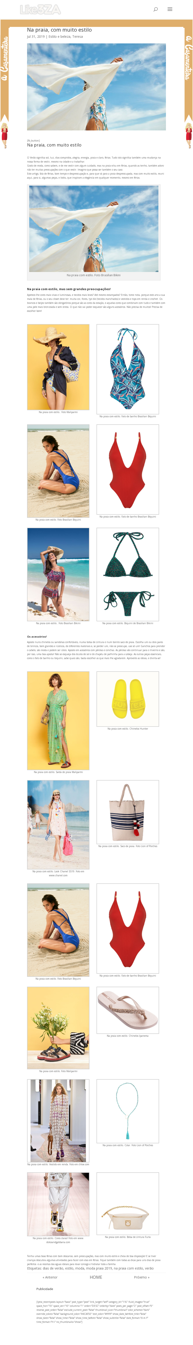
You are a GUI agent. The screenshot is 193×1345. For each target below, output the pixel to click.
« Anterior (50, 1277)
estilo (69, 1268)
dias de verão (53, 1268)
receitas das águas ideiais (55, 1264)
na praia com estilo (128, 1268)
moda (79, 1268)
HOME (96, 1277)
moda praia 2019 (99, 1268)
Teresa (77, 36)
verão (149, 1268)
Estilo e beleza (59, 36)
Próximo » (141, 1277)
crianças (31, 1260)
